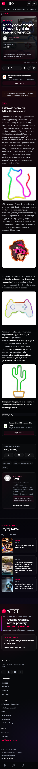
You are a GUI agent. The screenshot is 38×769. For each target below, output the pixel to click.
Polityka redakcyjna (8, 723)
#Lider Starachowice (26, 463)
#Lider (15, 463)
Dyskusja (13, 68)
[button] (19, 184)
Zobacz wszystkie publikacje (21, 505)
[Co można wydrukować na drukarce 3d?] (7, 545)
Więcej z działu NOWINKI (8, 535)
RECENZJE (4, 690)
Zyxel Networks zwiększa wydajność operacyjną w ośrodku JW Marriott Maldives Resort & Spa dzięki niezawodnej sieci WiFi (24, 567)
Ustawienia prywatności (8, 755)
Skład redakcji (6, 715)
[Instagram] (9, 672)
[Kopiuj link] (34, 68)
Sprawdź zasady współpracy (13, 647)
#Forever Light (7, 463)
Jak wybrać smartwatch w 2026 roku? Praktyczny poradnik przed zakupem (24, 586)
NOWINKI (6, 14)
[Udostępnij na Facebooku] (24, 68)
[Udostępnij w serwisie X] (29, 68)
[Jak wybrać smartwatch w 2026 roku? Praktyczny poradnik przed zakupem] (7, 584)
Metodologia (5, 719)
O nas (3, 712)
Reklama (4, 737)
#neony (5, 467)
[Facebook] (3, 672)
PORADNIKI (5, 687)
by (7, 758)
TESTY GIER (5, 694)
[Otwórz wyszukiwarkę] (29, 3)
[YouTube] (14, 672)
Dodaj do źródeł (18, 83)
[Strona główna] (1, 14)
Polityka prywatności (8, 708)
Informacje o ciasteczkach (10, 704)
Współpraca (5, 733)
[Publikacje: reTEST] (7, 490)
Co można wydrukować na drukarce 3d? (24, 546)
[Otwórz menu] (34, 3)
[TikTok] (20, 672)
